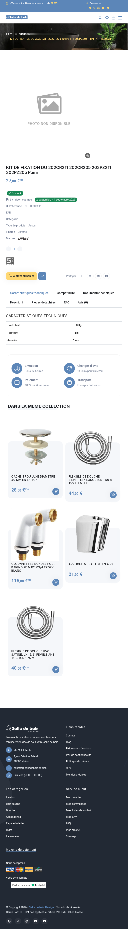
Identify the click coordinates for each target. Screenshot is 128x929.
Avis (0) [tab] (83, 302)
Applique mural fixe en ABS (91, 564)
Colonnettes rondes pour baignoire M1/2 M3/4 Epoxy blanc (33, 567)
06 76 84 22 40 (22, 749)
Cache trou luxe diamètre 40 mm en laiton (33, 478)
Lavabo (10, 797)
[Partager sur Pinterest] (106, 276)
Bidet (9, 830)
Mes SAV (71, 816)
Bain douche (13, 803)
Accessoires (13, 816)
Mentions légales (76, 774)
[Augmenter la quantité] (19, 248)
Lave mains (12, 836)
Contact (70, 735)
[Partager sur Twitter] (90, 276)
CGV (68, 768)
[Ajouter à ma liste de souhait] (42, 276)
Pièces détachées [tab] (44, 302)
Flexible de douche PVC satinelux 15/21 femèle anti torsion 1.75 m (33, 655)
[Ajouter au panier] (55, 491)
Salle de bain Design (41, 907)
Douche (10, 810)
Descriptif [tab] (16, 302)
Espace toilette (15, 823)
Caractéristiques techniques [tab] (29, 293)
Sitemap (71, 836)
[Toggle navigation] (120, 17)
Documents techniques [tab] (98, 293)
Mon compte (73, 797)
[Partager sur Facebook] (82, 276)
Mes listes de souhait (79, 810)
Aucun (22, 34)
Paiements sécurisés (78, 748)
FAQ (68, 823)
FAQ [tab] (67, 302)
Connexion (95, 3)
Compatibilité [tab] (66, 293)
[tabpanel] (64, 545)
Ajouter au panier (23, 276)
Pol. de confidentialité (78, 755)
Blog (68, 742)
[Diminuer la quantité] (8, 248)
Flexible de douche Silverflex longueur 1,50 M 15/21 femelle (90, 480)
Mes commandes (76, 803)
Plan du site (73, 830)
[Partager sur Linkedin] (98, 276)
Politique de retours (77, 761)
